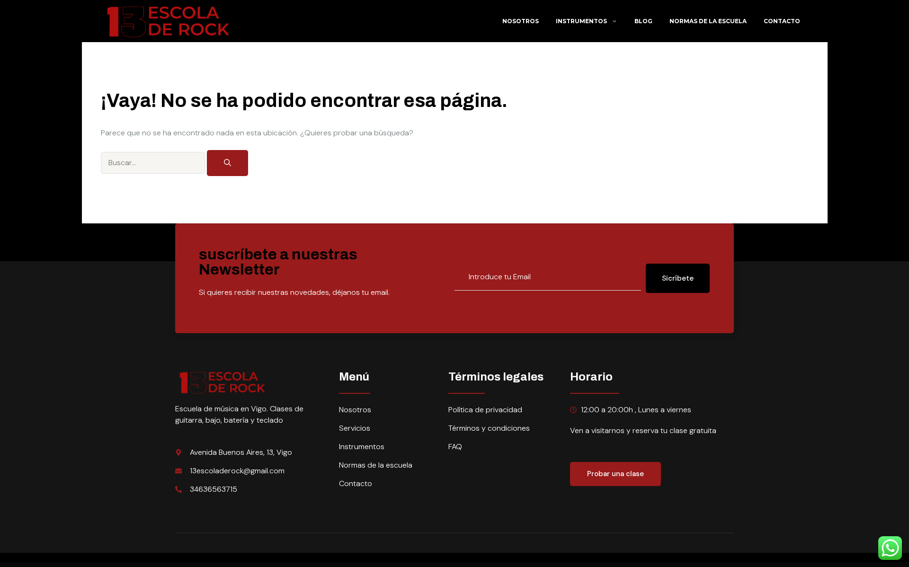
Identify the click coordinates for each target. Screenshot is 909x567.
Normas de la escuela (708, 21)
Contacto (782, 21)
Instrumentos (581, 21)
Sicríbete (678, 278)
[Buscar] (227, 163)
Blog (643, 21)
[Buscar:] (154, 162)
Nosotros (520, 21)
